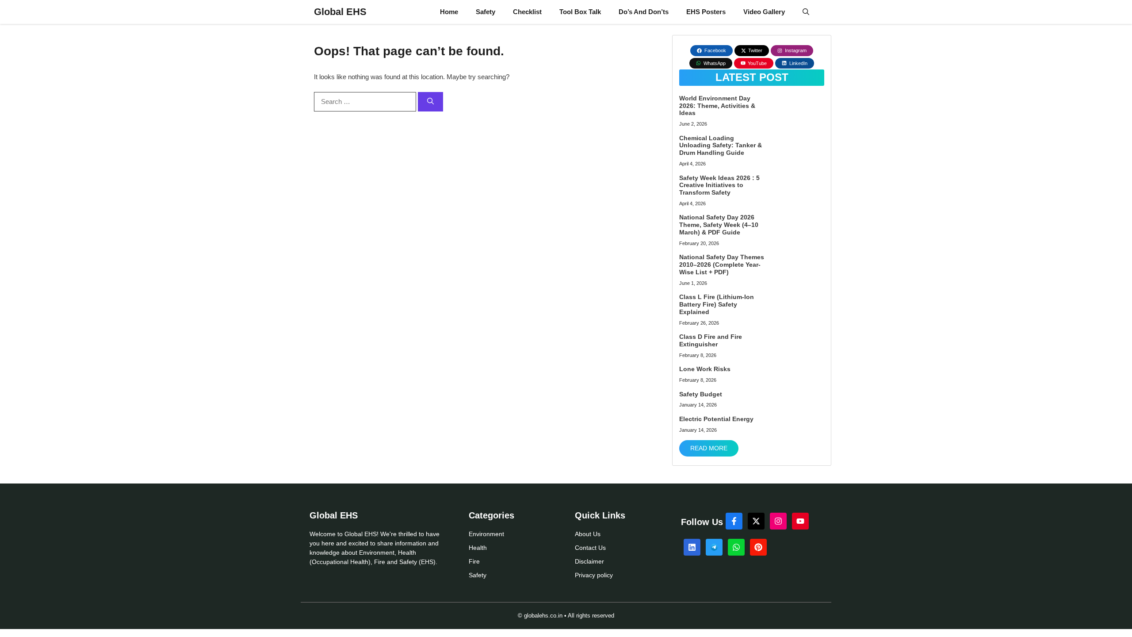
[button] (806, 12)
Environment (486, 533)
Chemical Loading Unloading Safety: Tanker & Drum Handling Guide (720, 145)
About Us (587, 533)
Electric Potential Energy (716, 418)
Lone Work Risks (704, 368)
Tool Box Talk (580, 11)
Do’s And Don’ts (644, 11)
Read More (708, 448)
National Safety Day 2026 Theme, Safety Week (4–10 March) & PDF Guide (718, 225)
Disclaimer (589, 561)
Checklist (527, 11)
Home (449, 11)
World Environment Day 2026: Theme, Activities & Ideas (717, 106)
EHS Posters (706, 11)
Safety (485, 11)
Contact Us (590, 547)
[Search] (430, 102)
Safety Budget (700, 394)
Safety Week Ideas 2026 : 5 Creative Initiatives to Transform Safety (719, 185)
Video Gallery (764, 11)
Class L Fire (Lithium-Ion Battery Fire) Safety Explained (716, 304)
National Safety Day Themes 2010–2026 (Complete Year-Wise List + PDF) (721, 264)
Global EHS (340, 11)
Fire (474, 561)
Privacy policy (594, 575)
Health (478, 547)
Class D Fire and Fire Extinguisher (710, 340)
